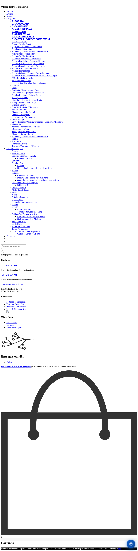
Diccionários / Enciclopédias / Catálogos (29, 83)
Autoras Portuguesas (26, 117)
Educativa (16, 161)
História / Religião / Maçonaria (25, 107)
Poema (15, 204)
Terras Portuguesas (20, 229)
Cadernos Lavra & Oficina (28, 234)
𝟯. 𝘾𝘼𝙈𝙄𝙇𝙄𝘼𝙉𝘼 (20, 26)
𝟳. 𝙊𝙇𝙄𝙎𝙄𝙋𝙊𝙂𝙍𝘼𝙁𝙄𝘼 (23, 37)
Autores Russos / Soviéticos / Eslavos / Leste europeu (34, 76)
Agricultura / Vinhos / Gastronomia (27, 46)
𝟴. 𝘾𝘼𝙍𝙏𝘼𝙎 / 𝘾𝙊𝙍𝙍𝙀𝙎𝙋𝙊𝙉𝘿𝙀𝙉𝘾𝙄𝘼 (31, 39)
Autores (9, 16)
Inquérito (16, 173)
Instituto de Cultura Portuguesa (25, 182)
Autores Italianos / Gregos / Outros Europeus (31, 73)
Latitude (20, 165)
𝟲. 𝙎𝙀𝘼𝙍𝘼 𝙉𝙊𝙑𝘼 (21, 34)
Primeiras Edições (19, 144)
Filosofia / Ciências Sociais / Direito (27, 100)
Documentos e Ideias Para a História (32, 178)
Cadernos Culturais (25, 175)
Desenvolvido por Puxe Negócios (16, 366)
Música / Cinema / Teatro (22, 134)
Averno (15, 151)
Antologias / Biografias (22, 49)
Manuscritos (17, 124)
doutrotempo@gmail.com (12, 284)
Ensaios (15, 88)
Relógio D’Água (19, 221)
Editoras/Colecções (14, 148)
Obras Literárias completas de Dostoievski (35, 168)
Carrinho (10, 325)
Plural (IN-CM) (23, 209)
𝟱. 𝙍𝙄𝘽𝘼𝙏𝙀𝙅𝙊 (19, 31)
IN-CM (15, 207)
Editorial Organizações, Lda (24, 156)
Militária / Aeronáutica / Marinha (26, 127)
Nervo (14, 195)
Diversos (15, 85)
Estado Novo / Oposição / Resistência (28, 93)
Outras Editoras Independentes (25, 202)
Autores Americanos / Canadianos (26, 59)
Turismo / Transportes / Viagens (25, 146)
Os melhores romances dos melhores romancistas (38, 180)
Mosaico (15, 192)
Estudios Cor (17, 163)
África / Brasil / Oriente (22, 44)
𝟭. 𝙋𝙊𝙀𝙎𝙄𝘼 (18, 21)
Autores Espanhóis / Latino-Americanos (29, 66)
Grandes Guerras (19, 105)
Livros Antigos (18, 119)
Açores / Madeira (19, 42)
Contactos (10, 236)
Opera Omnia (17, 199)
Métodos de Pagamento (16, 302)
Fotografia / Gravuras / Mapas (24, 102)
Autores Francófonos (21, 71)
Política (15, 139)
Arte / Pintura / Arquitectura (23, 54)
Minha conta (11, 322)
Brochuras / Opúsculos (21, 80)
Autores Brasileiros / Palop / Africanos (28, 61)
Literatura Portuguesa (21, 114)
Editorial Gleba (18, 153)
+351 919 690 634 (9, 265)
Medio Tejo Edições (20, 190)
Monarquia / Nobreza (21, 129)
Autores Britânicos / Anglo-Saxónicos (28, 63)
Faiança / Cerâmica (20, 97)
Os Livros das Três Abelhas (29, 219)
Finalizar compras (14, 327)
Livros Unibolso (19, 187)
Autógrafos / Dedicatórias (23, 56)
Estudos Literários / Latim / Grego (26, 95)
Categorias (10, 19)
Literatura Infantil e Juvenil (23, 112)
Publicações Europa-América (24, 214)
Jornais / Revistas (19, 110)
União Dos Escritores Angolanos (26, 231)
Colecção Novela (24, 158)
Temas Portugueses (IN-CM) (29, 212)
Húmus (15, 170)
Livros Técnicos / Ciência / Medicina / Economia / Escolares (37, 122)
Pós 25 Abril (17, 141)
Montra (9, 11)
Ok (119, 548)
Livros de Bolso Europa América (31, 216)
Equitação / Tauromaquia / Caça (25, 90)
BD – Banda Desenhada (22, 78)
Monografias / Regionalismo (24, 131)
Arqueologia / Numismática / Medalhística (30, 51)
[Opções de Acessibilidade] (131, 544)
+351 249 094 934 (9, 275)
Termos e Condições (15, 304)
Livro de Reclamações (15, 309)
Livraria (9, 14)
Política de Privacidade (16, 307)
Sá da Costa (17, 224)
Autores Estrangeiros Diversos (25, 68)
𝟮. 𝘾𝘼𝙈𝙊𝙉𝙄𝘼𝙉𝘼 (21, 24)
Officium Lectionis (20, 197)
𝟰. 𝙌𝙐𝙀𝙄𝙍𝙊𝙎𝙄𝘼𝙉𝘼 (22, 29)
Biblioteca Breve (24, 185)
